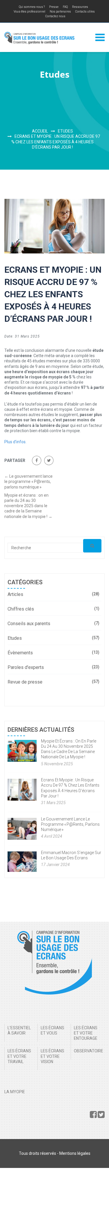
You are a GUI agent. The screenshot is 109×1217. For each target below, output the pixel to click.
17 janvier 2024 (55, 864)
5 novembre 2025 (57, 764)
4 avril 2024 (51, 836)
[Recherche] (92, 545)
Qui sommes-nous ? (32, 6)
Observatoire (88, 1051)
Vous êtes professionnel (29, 11)
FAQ (65, 6)
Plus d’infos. (15, 441)
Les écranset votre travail (19, 1056)
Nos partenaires (60, 11)
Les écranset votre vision (52, 1056)
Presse (53, 6)
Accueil (40, 131)
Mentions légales (74, 1153)
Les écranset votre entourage (85, 1033)
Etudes (65, 131)
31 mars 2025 (53, 802)
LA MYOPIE (14, 1091)
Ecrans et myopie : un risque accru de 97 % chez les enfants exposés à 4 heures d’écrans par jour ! (70, 788)
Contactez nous (55, 16)
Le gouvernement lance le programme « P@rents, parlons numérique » (28, 481)
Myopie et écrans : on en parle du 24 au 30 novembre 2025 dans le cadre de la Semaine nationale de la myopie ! (28, 506)
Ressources (80, 6)
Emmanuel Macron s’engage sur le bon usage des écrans (71, 855)
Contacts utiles (85, 11)
